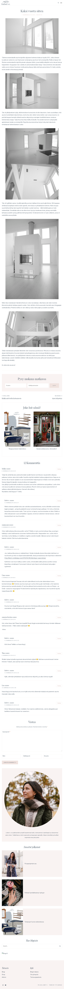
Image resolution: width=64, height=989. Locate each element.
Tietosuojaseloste (35, 977)
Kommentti (6, 732)
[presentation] (17, 429)
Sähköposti (26, 756)
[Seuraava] (57, 429)
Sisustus (39, 14)
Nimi (4, 756)
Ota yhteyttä (34, 974)
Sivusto (46, 756)
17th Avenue (58, 985)
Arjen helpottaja (57, 397)
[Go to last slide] (6, 429)
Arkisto (4, 977)
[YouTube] (5, 985)
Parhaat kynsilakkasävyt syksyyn (34, 893)
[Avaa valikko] (61, 2)
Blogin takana (34, 972)
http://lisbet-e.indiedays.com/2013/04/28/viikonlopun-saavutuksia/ (25, 558)
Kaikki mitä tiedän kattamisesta (11, 397)
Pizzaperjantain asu (31, 863)
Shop (3, 974)
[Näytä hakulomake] (58, 3)
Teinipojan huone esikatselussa (17, 449)
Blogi (3, 972)
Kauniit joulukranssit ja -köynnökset (47, 449)
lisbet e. (7, 500)
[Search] (59, 946)
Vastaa (59, 469)
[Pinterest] (3, 985)
